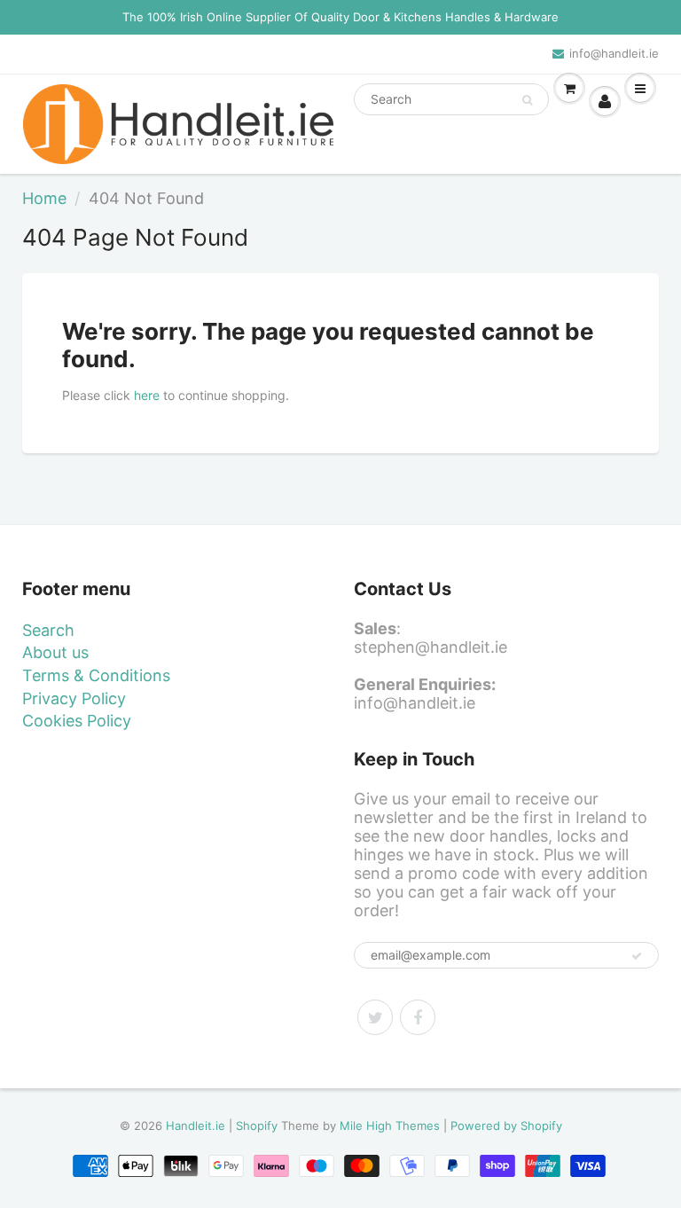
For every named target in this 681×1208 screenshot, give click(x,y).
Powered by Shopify (506, 1125)
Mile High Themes (390, 1125)
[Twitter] (375, 1017)
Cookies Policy (76, 720)
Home (44, 198)
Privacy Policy (74, 698)
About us (55, 652)
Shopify (257, 1125)
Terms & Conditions (96, 675)
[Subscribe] (636, 956)
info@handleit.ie (614, 53)
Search (48, 630)
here (147, 395)
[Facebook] (417, 1017)
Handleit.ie (197, 1125)
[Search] (527, 100)
